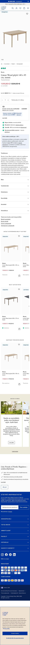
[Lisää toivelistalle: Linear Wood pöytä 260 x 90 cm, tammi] (19, 236)
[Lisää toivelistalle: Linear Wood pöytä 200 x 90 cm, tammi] (19, 345)
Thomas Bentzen (5, 80)
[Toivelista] (20, 8)
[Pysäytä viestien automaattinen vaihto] (28, 1)
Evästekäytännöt (14, 593)
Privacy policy (6, 628)
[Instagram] (2, 554)
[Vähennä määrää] (2, 100)
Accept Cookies (15, 633)
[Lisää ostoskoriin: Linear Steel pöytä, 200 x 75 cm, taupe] (19, 329)
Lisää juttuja (15, 451)
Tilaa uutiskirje (23, 507)
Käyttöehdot (21, 590)
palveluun (7, 132)
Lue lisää (3, 482)
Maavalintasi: (4, 511)
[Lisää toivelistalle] (27, 14)
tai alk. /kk (5, 93)
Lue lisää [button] (4, 118)
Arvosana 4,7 (19, 1)
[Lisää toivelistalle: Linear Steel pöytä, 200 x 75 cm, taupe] (19, 289)
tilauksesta (23, 127)
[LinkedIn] (14, 554)
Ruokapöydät (20, 64)
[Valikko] (28, 8)
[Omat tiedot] (16, 8)
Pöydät (13, 64)
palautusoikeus (19, 125)
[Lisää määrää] (8, 100)
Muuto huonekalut (5, 219)
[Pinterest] (10, 554)
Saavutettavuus (22, 593)
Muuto (2, 72)
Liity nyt (19, 115)
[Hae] (12, 8)
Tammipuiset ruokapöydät (7, 225)
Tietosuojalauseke (5, 593)
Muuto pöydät (4, 221)
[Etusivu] (1, 64)
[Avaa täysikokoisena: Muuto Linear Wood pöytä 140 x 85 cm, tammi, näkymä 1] (15, 36)
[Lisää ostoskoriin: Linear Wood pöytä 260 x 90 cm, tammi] (19, 275)
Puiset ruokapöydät (6, 223)
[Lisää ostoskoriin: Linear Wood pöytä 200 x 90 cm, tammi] (19, 384)
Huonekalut (7, 64)
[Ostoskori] (24, 8)
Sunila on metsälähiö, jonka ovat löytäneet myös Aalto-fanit (12, 420)
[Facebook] (6, 554)
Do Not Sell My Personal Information (9, 590)
